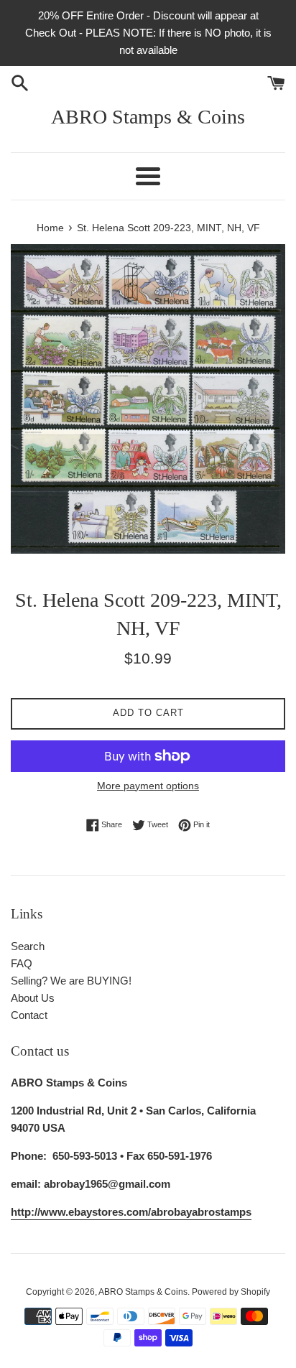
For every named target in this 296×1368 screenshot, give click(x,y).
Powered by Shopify (231, 1292)
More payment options (148, 785)
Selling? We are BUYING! (71, 980)
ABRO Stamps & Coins (148, 117)
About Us (33, 998)
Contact (29, 1015)
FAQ (21, 963)
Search (28, 946)
